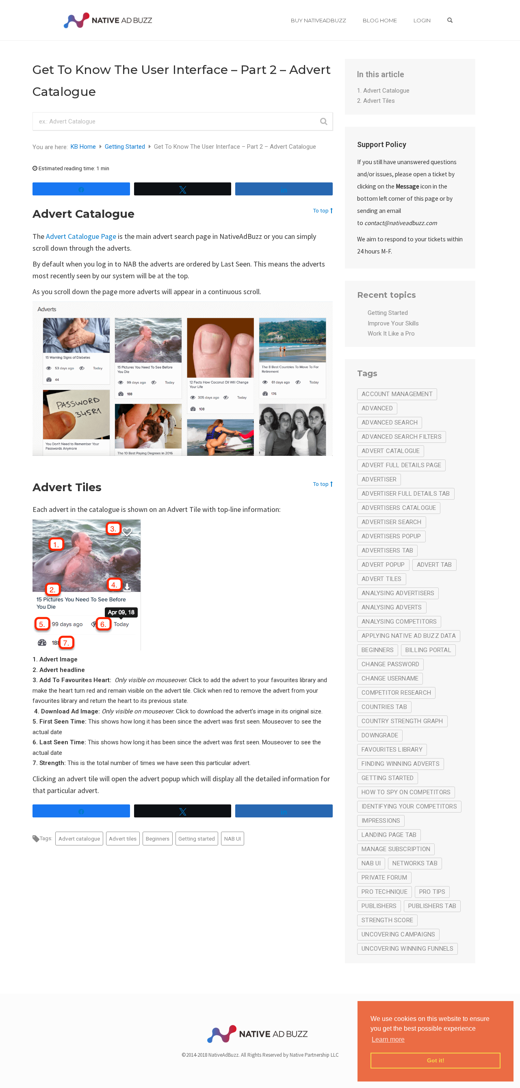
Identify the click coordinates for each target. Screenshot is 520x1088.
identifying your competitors (409, 806)
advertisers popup (391, 536)
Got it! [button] (435, 1060)
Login (422, 20)
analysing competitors (399, 621)
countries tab (384, 707)
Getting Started (126, 146)
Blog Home (380, 20)
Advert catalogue (79, 838)
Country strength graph (402, 721)
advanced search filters (402, 436)
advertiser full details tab (406, 493)
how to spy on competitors (406, 792)
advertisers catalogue (399, 507)
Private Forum (384, 877)
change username (390, 678)
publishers (379, 906)
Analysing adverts (392, 607)
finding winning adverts (401, 763)
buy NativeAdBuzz (318, 20)
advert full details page (401, 465)
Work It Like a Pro (391, 333)
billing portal (428, 650)
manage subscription (396, 849)
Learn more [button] (388, 1039)
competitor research (396, 692)
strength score (387, 920)
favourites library (392, 749)
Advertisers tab (387, 550)
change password (390, 664)
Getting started (196, 838)
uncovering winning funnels (407, 948)
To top (321, 210)
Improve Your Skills (393, 323)
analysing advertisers (398, 593)
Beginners (157, 838)
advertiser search (391, 522)
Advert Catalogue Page (81, 236)
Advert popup (383, 564)
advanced (377, 408)
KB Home (84, 146)
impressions (381, 820)
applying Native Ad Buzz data (409, 635)
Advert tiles (122, 838)
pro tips (432, 891)
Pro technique (384, 891)
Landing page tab (389, 835)
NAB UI (232, 838)
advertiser (379, 479)
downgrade (380, 735)
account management (397, 394)
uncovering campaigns (398, 934)
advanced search (390, 422)
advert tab (434, 564)
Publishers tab (432, 906)
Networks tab (414, 863)
